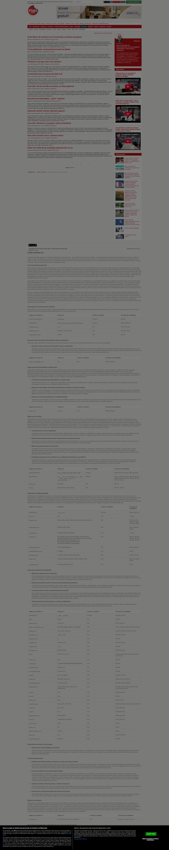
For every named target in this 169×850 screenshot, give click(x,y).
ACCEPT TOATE (151, 834)
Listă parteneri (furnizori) (80, 839)
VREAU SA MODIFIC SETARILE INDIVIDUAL (150, 839)
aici (3, 843)
